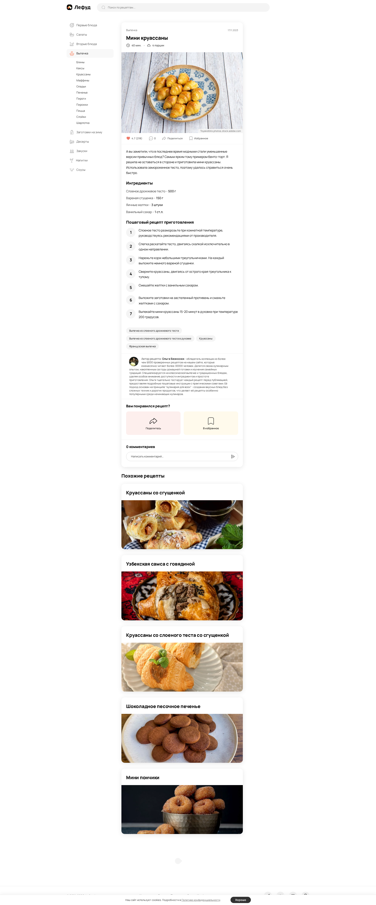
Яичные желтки (137, 205)
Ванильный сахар (139, 212)
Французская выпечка (142, 346)
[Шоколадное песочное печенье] (182, 738)
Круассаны (205, 338)
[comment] (233, 456)
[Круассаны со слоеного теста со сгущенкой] (182, 667)
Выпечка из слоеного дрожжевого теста (154, 330)
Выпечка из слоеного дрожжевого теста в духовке (160, 338)
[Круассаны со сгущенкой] (182, 524)
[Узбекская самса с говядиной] (182, 595)
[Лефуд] (78, 7)
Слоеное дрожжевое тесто (145, 191)
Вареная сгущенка (139, 198)
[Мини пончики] (182, 809)
